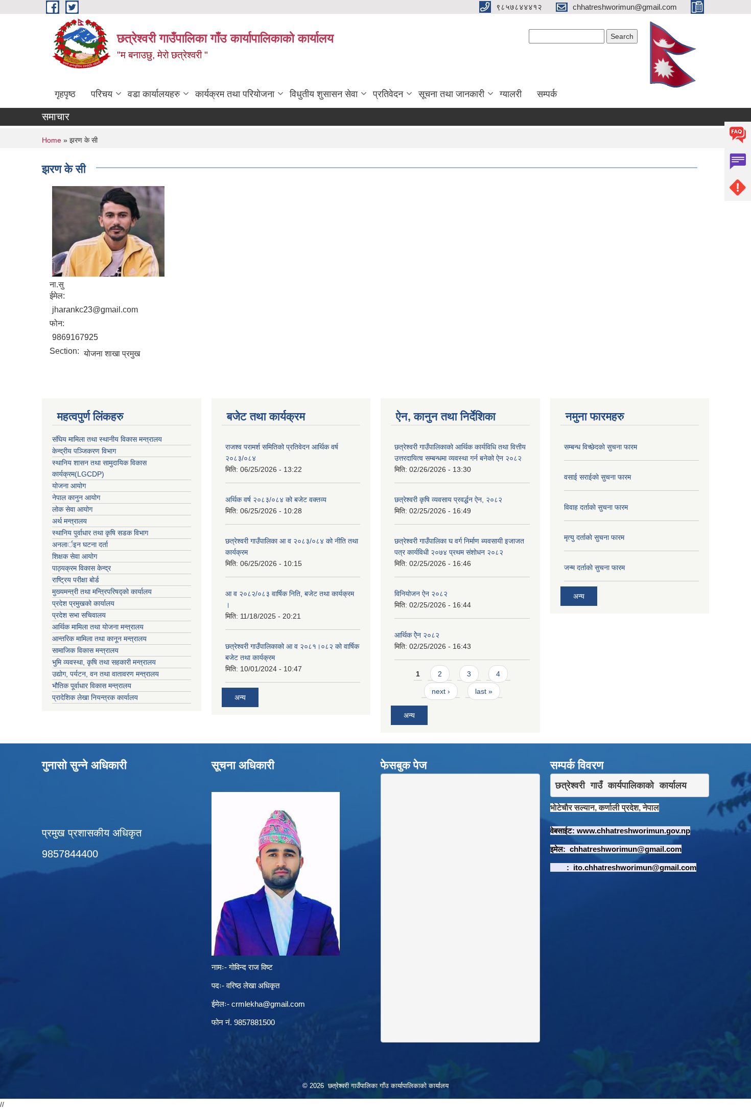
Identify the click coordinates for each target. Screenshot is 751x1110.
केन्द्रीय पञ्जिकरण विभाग (84, 451)
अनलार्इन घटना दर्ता (80, 544)
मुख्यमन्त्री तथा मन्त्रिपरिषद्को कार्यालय (102, 591)
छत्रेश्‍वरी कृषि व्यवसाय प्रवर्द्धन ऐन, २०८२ (448, 499)
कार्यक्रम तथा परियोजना (234, 94)
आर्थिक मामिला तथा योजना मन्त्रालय (98, 627)
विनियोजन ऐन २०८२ (421, 594)
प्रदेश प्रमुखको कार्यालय (83, 603)
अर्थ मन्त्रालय (69, 521)
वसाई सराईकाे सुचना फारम (597, 477)
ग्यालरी (511, 94)
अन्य (240, 697)
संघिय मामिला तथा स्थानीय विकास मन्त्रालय (107, 439)
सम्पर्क (547, 94)
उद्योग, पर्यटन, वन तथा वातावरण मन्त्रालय (105, 674)
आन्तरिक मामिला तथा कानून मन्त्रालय (99, 639)
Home (51, 140)
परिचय (101, 94)
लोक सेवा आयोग (72, 509)
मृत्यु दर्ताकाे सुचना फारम (594, 537)
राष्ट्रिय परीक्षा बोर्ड (75, 580)
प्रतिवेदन (388, 94)
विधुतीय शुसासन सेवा (324, 94)
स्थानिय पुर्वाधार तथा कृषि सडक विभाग (100, 533)
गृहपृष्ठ (65, 94)
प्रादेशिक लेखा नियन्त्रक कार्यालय (95, 697)
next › (441, 691)
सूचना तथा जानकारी (451, 94)
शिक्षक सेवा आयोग (74, 556)
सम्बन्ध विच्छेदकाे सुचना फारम (600, 447)
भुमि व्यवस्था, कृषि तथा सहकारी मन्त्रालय (104, 662)
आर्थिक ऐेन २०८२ (416, 635)
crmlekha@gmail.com (268, 1004)
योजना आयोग (69, 486)
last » (483, 691)
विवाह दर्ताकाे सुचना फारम (596, 507)
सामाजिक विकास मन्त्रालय (85, 650)
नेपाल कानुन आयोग (76, 497)
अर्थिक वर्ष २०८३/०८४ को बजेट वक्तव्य (275, 499)
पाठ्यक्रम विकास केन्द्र (81, 568)
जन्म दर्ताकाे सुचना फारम (594, 567)
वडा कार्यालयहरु (154, 94)
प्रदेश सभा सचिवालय (79, 615)
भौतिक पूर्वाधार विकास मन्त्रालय (91, 686)
